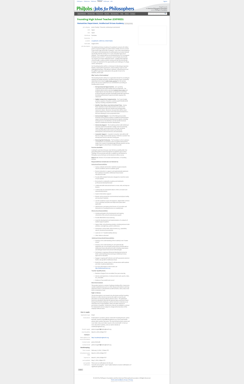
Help (121, 14)
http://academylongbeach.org (100, 337)
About (126, 14)
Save (80, 369)
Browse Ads (91, 14)
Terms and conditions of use (119, 380)
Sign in (165, 1)
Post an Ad (100, 14)
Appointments (82, 14)
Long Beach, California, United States (102, 41)
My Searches (115, 14)
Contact (132, 14)
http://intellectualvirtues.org (102, 268)
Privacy (131, 380)
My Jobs (107, 14)
